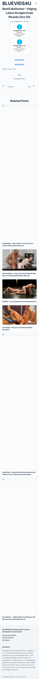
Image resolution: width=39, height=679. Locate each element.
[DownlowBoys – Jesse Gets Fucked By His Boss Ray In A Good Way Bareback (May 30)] (19, 260)
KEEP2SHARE (19, 64)
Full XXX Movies (8, 638)
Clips (27, 21)
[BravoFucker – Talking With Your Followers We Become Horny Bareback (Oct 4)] (19, 546)
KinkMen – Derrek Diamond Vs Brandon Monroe (19, 301)
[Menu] (36, 3)
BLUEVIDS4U (16, 3)
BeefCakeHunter (19, 78)
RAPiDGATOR (19, 60)
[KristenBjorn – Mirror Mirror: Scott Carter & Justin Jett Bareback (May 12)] (19, 173)
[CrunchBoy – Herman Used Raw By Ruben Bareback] (19, 315)
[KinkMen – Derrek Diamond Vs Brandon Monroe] (19, 289)
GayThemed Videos (9, 635)
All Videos (6, 640)
